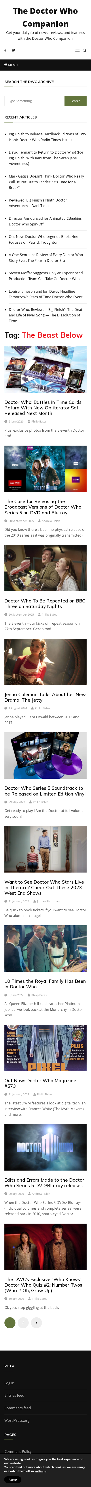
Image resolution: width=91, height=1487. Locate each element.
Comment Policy (18, 1451)
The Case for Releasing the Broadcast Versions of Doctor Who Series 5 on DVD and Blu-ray (42, 506)
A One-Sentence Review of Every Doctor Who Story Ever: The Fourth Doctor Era (46, 257)
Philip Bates (39, 421)
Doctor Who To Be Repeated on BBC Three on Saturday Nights (44, 603)
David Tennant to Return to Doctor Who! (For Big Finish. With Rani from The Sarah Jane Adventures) (46, 158)
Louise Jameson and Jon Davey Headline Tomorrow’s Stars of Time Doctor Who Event (46, 294)
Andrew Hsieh (51, 521)
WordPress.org (17, 1420)
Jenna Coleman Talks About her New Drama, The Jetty (45, 697)
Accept (13, 1479)
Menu (12, 65)
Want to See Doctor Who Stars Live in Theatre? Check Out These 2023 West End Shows (44, 887)
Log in (9, 1382)
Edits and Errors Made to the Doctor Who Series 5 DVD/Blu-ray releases (44, 1182)
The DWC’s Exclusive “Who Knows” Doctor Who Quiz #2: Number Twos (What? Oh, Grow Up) (43, 1284)
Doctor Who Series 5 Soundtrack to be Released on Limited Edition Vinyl (45, 790)
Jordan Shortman (48, 901)
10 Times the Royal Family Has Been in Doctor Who (45, 983)
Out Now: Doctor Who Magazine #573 (40, 1083)
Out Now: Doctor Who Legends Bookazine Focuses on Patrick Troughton (43, 239)
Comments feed (17, 1408)
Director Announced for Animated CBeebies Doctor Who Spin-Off (45, 221)
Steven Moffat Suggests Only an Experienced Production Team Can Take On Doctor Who (46, 276)
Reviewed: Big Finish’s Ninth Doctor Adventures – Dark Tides (38, 203)
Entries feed (14, 1395)
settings (40, 1471)
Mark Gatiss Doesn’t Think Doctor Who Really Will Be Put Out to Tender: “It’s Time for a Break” (46, 182)
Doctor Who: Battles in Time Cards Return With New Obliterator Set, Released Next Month (43, 407)
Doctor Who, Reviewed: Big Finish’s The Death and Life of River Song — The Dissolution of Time (47, 315)
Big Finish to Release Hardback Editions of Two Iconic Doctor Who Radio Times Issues (47, 137)
